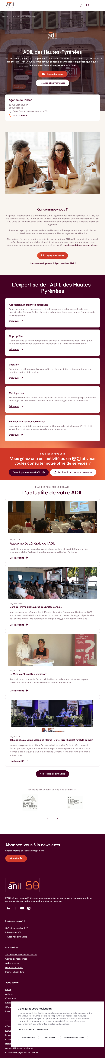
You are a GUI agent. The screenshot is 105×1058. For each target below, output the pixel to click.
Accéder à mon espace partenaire (75, 472)
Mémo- (14, 971)
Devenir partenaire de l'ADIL (27, 472)
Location (14, 364)
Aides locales (12, 963)
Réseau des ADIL (13, 932)
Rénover (9, 1002)
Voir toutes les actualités (52, 773)
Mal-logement (17, 393)
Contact (9, 1039)
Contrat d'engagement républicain (22, 1052)
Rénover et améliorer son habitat (27, 421)
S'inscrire (14, 858)
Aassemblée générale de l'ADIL (33, 543)
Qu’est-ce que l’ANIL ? (16, 928)
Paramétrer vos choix (74, 1037)
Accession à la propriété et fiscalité (28, 304)
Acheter (9, 994)
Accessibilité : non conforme (19, 1048)
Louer (8, 989)
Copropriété (16, 336)
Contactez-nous (55, 74)
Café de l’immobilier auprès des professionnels (36, 607)
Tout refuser (49, 1037)
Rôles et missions (55, 255)
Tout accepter (28, 1037)
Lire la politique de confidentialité (33, 1029)
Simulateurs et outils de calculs (21, 954)
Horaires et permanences (52, 82)
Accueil (5, 16)
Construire (10, 998)
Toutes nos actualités (16, 936)
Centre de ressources (16, 958)
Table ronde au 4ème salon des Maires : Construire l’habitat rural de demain (51, 740)
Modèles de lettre (14, 967)
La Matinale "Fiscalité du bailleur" (28, 674)
